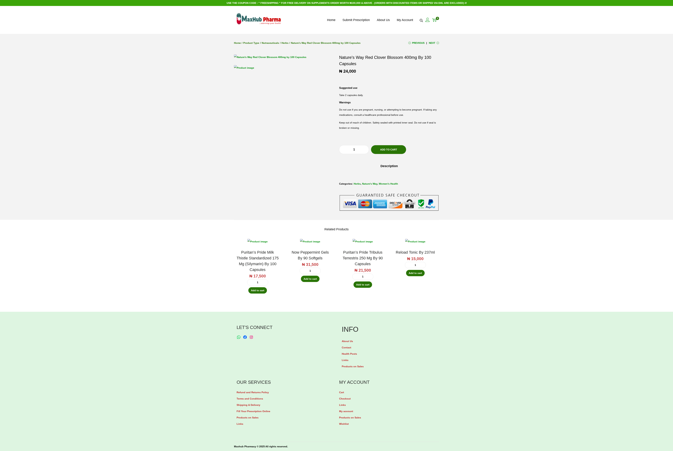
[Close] (378, 199)
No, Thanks (337, 238)
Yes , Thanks (337, 225)
